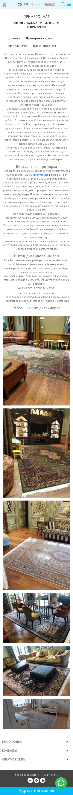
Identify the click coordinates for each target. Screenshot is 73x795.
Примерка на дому (39, 38)
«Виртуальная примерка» (47, 174)
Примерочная (36, 26)
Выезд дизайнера (44, 46)
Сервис (49, 23)
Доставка (13, 38)
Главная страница (24, 23)
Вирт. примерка (17, 46)
